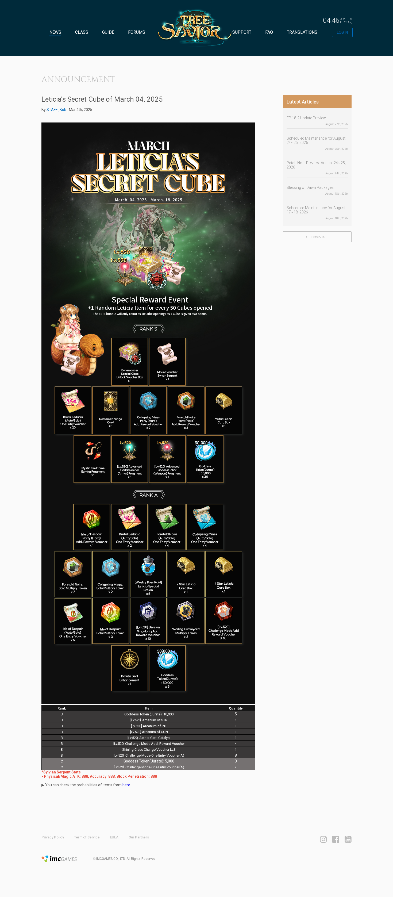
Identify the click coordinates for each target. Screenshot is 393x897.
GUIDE (108, 32)
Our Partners (139, 837)
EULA (114, 837)
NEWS (55, 32)
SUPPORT (241, 32)
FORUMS (136, 32)
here (126, 785)
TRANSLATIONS (302, 32)
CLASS (81, 32)
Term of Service (87, 837)
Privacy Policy (52, 837)
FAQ (269, 32)
